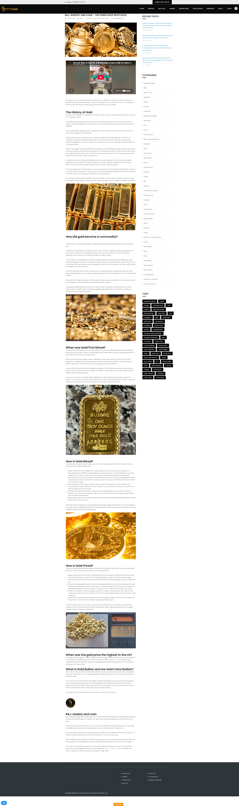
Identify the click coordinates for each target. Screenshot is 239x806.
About (220, 9)
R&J (81, 18)
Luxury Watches (149, 214)
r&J (157, 361)
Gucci (146, 163)
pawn (146, 353)
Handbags (210, 9)
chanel (146, 309)
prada (164, 357)
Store (229, 9)
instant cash (159, 325)
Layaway (146, 200)
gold (157, 317)
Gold (98, 18)
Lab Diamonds (148, 195)
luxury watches (149, 349)
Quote (146, 242)
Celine (146, 102)
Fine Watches (184, 9)
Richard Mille (148, 247)
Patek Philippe (148, 219)
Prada (146, 233)
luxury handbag (149, 345)
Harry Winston (148, 167)
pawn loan (155, 353)
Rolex (145, 251)
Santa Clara (157, 369)
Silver (145, 256)
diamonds (161, 313)
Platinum (147, 228)
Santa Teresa (148, 373)
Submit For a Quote (162, 2)
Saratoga (160, 373)
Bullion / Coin (92, 18)
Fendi (145, 130)
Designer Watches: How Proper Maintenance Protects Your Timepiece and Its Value (157, 37)
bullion (162, 301)
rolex (145, 365)
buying (146, 305)
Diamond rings (149, 313)
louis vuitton (159, 341)
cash (168, 305)
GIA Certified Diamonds (151, 139)
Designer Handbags (150, 116)
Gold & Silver (197, 9)
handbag (147, 325)
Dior (145, 125)
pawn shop (167, 353)
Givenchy (147, 144)
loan (163, 337)
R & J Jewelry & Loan (113, 748)
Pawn (106, 18)
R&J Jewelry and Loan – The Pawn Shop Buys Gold (96, 15)
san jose (168, 365)
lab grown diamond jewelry (153, 333)
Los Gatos (147, 341)
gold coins (147, 321)
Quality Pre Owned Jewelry (152, 237)
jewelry (146, 329)
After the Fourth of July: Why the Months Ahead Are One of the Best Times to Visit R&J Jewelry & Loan (157, 60)
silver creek (148, 377)
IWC (145, 181)
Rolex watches (156, 365)
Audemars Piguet (149, 83)
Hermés (146, 172)
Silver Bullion (148, 261)
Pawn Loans (126, 773)
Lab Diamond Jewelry (151, 191)
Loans (141, 9)
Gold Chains (148, 153)
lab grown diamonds (150, 337)
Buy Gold (147, 97)
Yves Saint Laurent (150, 284)
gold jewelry (148, 158)
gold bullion (166, 317)
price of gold (116, 660)
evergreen (147, 317)
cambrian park (158, 305)
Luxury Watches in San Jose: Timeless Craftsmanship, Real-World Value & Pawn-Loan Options (157, 48)
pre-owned (148, 361)
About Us (125, 783)
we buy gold (160, 377)
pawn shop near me (150, 357)
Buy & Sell (161, 9)
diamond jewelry (158, 309)
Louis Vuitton (148, 209)
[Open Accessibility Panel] (4, 803)
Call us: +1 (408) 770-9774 (76, 2)
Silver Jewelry (148, 270)
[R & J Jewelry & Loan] (9, 9)
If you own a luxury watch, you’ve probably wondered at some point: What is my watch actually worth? (157, 25)
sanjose (146, 369)
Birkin (145, 88)
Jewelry (172, 9)
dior (170, 313)
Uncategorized (148, 275)
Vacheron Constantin (151, 279)
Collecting (147, 111)
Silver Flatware (148, 265)
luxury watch (163, 345)
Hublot (146, 177)
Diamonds (147, 121)
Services (151, 9)
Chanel (146, 107)
